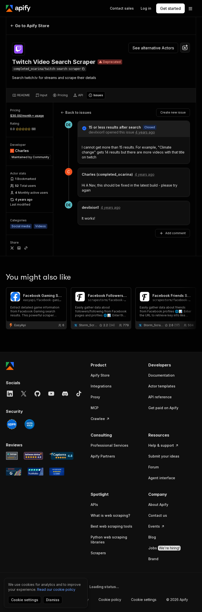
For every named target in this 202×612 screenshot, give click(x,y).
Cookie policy (110, 599)
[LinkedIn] (10, 394)
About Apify (158, 504)
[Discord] (65, 394)
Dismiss (52, 600)
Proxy (95, 397)
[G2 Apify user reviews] (14, 472)
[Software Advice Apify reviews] (33, 456)
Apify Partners (103, 456)
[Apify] (18, 8)
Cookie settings (143, 599)
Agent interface (161, 478)
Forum (153, 467)
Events (154, 526)
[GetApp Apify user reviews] (12, 456)
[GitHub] (37, 394)
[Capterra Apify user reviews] (61, 456)
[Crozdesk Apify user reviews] (56, 472)
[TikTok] (79, 394)
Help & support (161, 445)
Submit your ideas (163, 456)
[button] (114, 365)
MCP (95, 408)
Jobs (164, 548)
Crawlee (98, 419)
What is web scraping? (110, 515)
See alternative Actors (153, 47)
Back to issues (78, 112)
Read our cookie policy (56, 589)
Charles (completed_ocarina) (107, 174)
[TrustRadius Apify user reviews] (35, 472)
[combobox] (185, 48)
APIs (94, 504)
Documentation (161, 375)
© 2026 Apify (177, 599)
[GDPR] (12, 424)
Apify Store (100, 375)
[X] (24, 394)
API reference (160, 397)
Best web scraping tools (111, 526)
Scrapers (98, 553)
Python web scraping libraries (109, 539)
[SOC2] (29, 424)
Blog (152, 537)
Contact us (157, 515)
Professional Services (109, 445)
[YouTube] (51, 394)
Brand (153, 559)
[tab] (21, 95)
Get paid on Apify (163, 408)
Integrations (101, 386)
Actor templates (161, 386)
